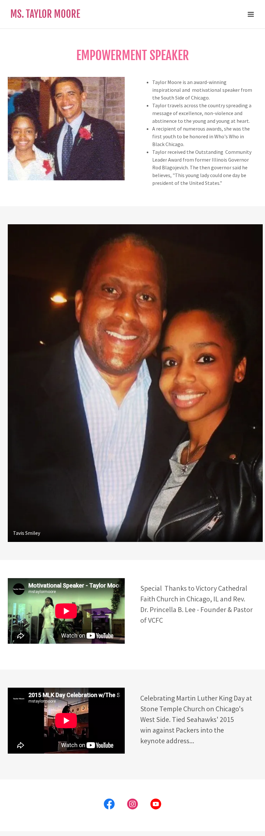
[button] (250, 14)
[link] (45, 16)
